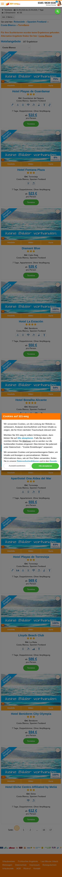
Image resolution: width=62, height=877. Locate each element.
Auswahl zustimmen (17, 466)
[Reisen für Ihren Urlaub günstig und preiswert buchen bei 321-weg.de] (13, 4)
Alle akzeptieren (45, 466)
